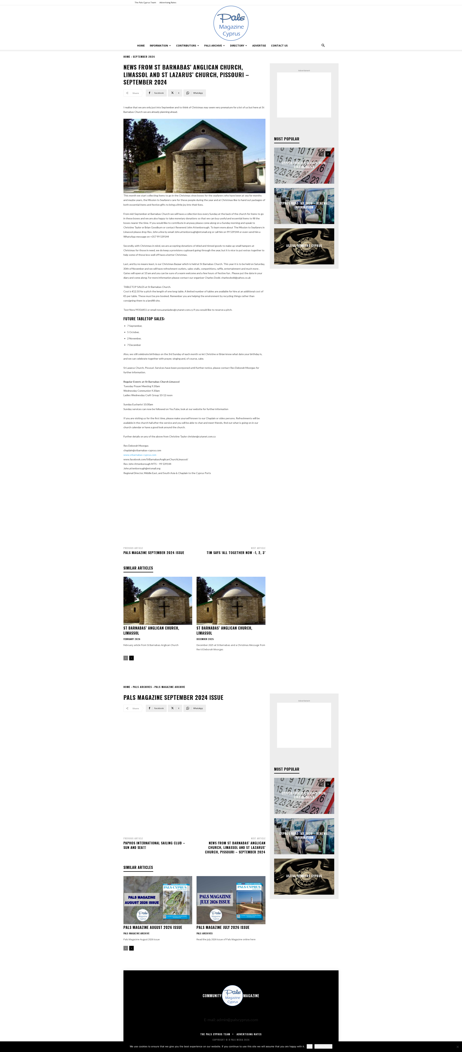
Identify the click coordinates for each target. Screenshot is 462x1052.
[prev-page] (125, 658)
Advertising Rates (168, 2)
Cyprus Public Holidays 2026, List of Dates (304, 165)
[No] (457, 1047)
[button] (323, 45)
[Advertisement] (194, 509)
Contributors (186, 45)
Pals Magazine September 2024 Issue (153, 552)
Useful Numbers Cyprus (304, 245)
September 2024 (144, 56)
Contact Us (279, 45)
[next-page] (131, 658)
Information (159, 45)
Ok (309, 1046)
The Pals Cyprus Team (145, 2)
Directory (237, 45)
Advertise (259, 45)
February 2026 (131, 639)
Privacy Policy (323, 1046)
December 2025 (205, 639)
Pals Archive (213, 45)
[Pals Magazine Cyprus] (231, 23)
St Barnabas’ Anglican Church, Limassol (151, 630)
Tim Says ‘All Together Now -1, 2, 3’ (236, 552)
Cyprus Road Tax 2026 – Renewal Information (304, 205)
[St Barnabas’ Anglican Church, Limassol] (157, 601)
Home (141, 45)
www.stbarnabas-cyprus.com (139, 454)
